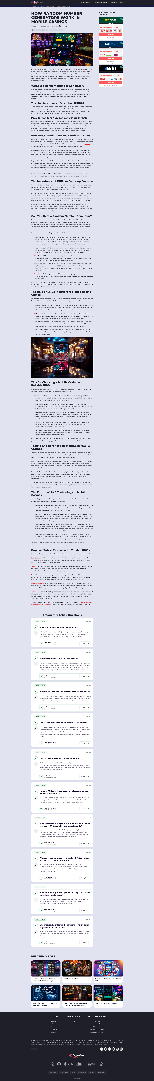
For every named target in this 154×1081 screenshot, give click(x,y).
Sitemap (53, 1032)
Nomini (33, 575)
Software (54, 1027)
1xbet (32, 558)
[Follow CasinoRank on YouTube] (113, 1049)
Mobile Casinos (85, 2)
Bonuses (53, 1021)
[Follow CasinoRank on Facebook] (101, 1049)
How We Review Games (97, 1032)
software (87, 144)
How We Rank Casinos (97, 1027)
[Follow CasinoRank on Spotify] (117, 1049)
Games (54, 1024)
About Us (97, 1021)
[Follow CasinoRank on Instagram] (105, 1049)
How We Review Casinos (97, 1030)
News (121, 2)
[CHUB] (68, 1064)
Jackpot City (35, 592)
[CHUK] (92, 1064)
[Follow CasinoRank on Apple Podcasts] (121, 1049)
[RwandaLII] (59, 1064)
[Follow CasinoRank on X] (109, 1049)
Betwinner (34, 583)
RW (33, 1049)
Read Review (110, 37)
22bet (33, 566)
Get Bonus (111, 34)
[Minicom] (52, 1064)
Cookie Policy (77, 1078)
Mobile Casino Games (100, 2)
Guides (113, 2)
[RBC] (80, 1064)
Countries (54, 1030)
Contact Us (97, 1024)
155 (74, 1021)
